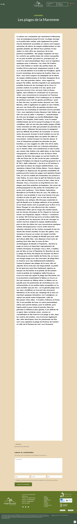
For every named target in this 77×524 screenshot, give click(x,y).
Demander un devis (50, 4)
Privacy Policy (62, 510)
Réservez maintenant (60, 4)
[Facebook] (23, 507)
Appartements (47, 500)
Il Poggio (46, 497)
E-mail (33, 476)
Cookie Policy (70, 510)
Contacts (46, 506)
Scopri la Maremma (38, 15)
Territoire (46, 502)
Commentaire (18, 459)
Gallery (45, 501)
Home (45, 496)
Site (49, 476)
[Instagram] (26, 507)
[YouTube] (28, 507)
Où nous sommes (48, 505)
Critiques (46, 504)
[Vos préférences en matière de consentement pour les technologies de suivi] (75, 522)
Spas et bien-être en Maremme (22, 445)
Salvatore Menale (54, 516)
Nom (16, 476)
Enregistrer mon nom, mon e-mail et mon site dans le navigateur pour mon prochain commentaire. (37, 480)
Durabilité (46, 498)
